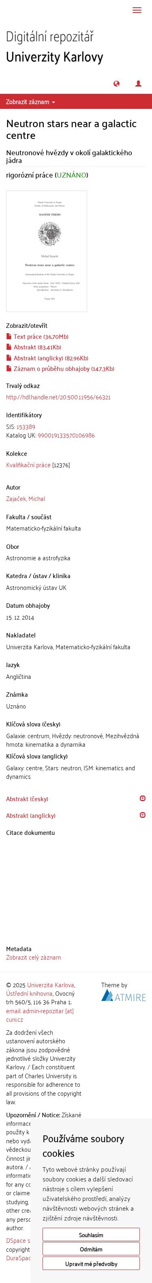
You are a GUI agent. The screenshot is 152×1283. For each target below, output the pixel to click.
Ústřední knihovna (29, 993)
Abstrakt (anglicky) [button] (31, 815)
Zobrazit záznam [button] (28, 101)
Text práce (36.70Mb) (40, 336)
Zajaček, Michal (25, 498)
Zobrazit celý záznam (33, 956)
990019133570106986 (66, 434)
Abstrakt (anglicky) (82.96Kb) (50, 357)
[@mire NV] (123, 993)
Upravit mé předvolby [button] (91, 1263)
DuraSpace (20, 1257)
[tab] (76, 431)
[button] (116, 83)
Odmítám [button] (91, 1249)
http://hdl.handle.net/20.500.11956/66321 (58, 396)
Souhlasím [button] (91, 1234)
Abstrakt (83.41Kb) (36, 346)
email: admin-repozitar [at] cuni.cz (40, 1015)
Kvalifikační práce (28, 464)
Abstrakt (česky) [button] (27, 798)
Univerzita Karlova (50, 984)
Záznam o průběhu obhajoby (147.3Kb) (63, 368)
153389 (26, 426)
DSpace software (28, 1240)
